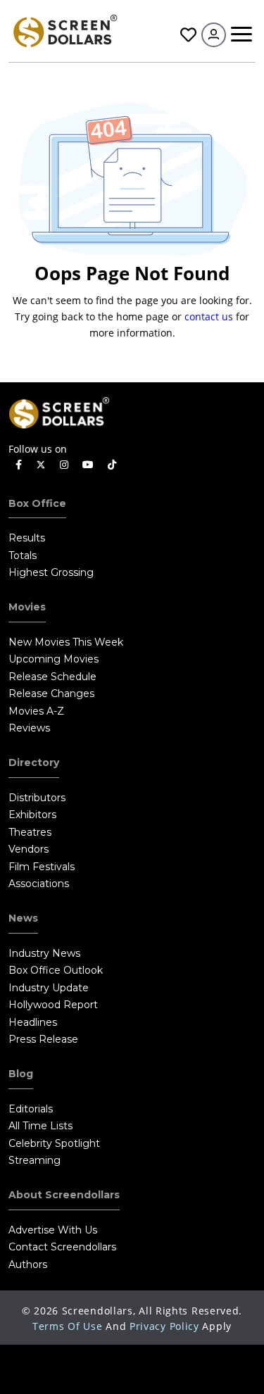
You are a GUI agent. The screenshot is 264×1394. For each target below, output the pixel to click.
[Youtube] (88, 465)
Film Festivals (41, 866)
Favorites (186, 35)
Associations (38, 883)
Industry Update (48, 987)
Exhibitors (32, 814)
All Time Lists (40, 1125)
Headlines (32, 1022)
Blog (20, 1073)
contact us (208, 316)
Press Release (43, 1039)
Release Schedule (52, 676)
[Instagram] (64, 465)
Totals (22, 555)
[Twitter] (41, 464)
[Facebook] (18, 465)
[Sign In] (213, 35)
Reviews (29, 728)
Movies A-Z (36, 711)
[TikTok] (112, 465)
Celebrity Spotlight (54, 1143)
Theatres (29, 832)
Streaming (34, 1160)
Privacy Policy (164, 1326)
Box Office (37, 503)
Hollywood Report (53, 1004)
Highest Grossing (51, 572)
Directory (33, 762)
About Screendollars (64, 1194)
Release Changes (51, 693)
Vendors (28, 849)
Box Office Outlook (55, 970)
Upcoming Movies (53, 659)
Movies (27, 607)
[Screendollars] (65, 30)
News (23, 918)
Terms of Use (67, 1326)
